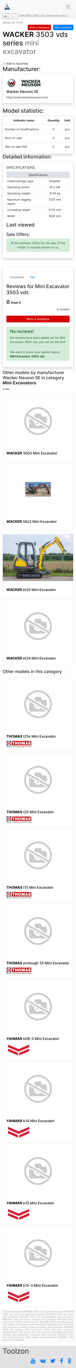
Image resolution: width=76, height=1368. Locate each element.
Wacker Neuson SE (22, 91)
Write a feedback (39, 27)
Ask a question (63, 27)
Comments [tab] (16, 277)
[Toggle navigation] (68, 6)
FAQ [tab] (32, 277)
